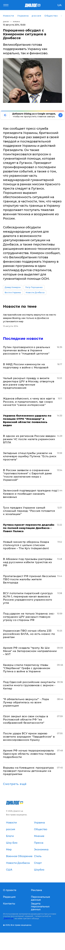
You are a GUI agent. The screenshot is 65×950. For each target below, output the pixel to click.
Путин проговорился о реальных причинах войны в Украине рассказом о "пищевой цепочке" (26, 350)
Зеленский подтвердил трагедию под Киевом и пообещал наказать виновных (30, 493)
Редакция (9, 896)
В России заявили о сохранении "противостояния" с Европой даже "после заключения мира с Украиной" (27, 475)
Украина (16, 21)
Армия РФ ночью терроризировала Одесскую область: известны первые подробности (29, 753)
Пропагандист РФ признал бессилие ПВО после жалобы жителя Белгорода (29, 579)
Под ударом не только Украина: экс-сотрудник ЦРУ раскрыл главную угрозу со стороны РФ (29, 617)
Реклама (36, 890)
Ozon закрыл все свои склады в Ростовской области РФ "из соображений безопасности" (25, 719)
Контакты (9, 903)
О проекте (9, 890)
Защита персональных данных (40, 906)
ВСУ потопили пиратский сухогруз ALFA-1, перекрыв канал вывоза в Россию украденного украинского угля (28, 598)
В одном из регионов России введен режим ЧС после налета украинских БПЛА (29, 439)
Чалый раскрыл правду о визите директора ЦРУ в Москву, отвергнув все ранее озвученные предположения (28, 383)
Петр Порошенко (34, 287)
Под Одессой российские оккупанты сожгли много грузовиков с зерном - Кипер (29, 685)
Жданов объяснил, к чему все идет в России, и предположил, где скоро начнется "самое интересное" (29, 401)
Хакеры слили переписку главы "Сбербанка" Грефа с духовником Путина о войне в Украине (26, 668)
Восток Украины (13, 292)
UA (59, 5)
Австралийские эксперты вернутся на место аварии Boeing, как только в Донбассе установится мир (29, 318)
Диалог (6, 21)
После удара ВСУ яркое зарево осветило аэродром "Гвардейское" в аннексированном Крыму (29, 736)
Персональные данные (40, 898)
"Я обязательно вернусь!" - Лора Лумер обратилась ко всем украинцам (26, 702)
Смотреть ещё (15, 784)
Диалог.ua (8, 918)
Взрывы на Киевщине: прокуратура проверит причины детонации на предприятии (28, 771)
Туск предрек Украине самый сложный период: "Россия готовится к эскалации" (29, 511)
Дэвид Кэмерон (13, 287)
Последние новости (23, 338)
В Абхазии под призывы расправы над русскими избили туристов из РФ (27, 562)
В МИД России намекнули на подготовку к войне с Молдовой (25, 366)
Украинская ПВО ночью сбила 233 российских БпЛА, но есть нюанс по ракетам (29, 634)
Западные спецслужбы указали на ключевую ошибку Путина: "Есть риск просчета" (29, 456)
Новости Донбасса (35, 292)
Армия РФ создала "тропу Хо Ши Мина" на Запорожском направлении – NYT (30, 651)
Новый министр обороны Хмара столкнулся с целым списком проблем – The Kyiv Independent (26, 545)
